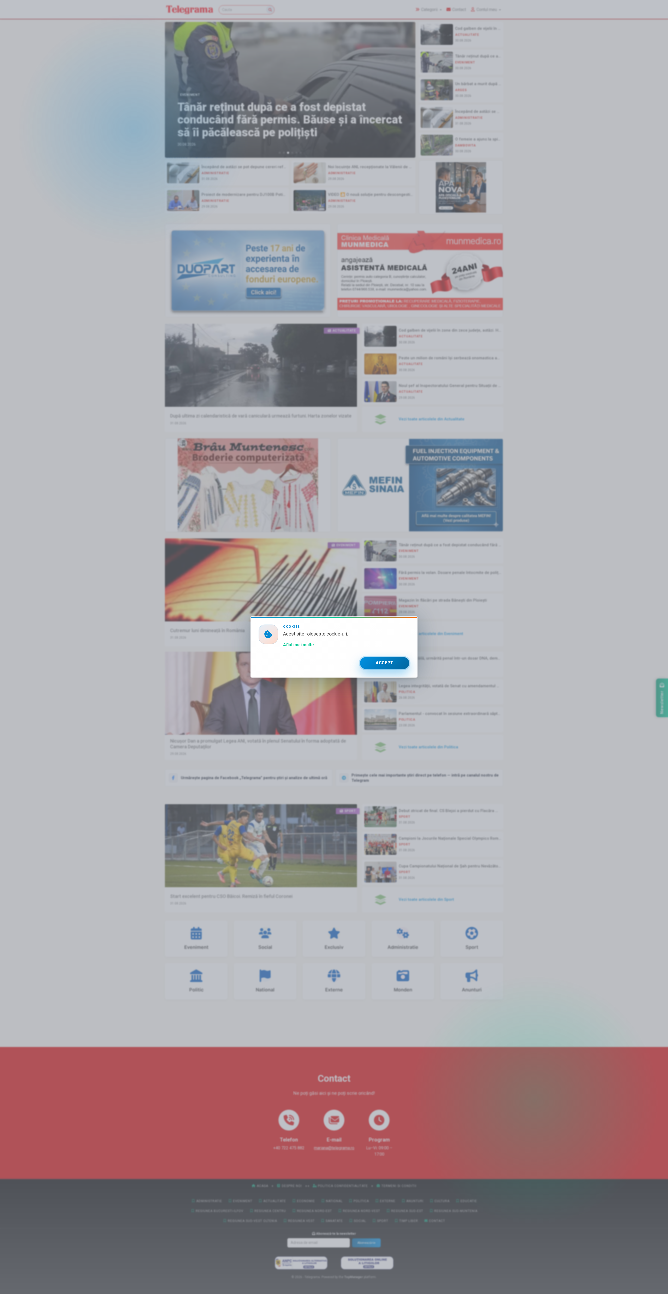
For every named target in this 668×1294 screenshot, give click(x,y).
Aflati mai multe (298, 644)
